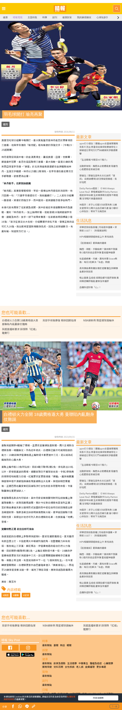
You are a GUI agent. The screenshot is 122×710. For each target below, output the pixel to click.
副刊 (54, 17)
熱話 (62, 645)
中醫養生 (83, 663)
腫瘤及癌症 (96, 663)
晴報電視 (17, 17)
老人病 (79, 667)
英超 (6, 595)
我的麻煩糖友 (84, 17)
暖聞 (69, 645)
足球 (26, 595)
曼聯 (16, 595)
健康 (5, 17)
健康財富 (67, 17)
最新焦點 (47, 645)
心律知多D (102, 17)
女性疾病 (69, 667)
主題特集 (32, 17)
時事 (44, 17)
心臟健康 (108, 663)
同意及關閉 (98, 697)
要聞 (56, 645)
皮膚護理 (90, 667)
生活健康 (72, 663)
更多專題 (101, 667)
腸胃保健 (47, 667)
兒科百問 (58, 667)
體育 (5, 124)
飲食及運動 (59, 663)
